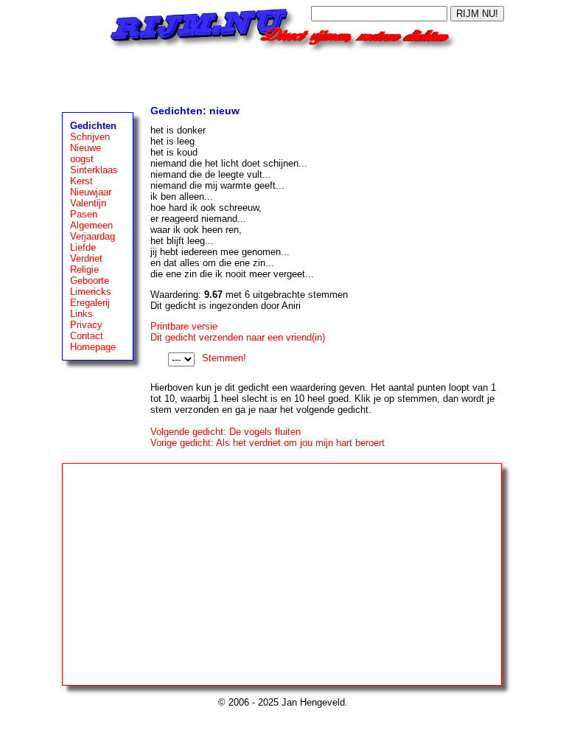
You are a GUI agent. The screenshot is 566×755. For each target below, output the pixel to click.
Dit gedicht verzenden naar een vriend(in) (237, 337)
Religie (84, 269)
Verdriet (86, 258)
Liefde (83, 247)
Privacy (86, 324)
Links (81, 313)
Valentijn (88, 203)
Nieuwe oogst (85, 153)
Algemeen (91, 225)
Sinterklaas (94, 169)
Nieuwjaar (90, 192)
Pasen (83, 214)
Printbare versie (183, 326)
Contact (86, 335)
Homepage (93, 346)
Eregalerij (90, 302)
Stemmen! (224, 357)
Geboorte (89, 280)
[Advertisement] (283, 75)
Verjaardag (92, 236)
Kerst (81, 181)
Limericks (90, 291)
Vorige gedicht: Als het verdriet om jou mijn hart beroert (267, 442)
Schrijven (90, 136)
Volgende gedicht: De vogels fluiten (225, 431)
